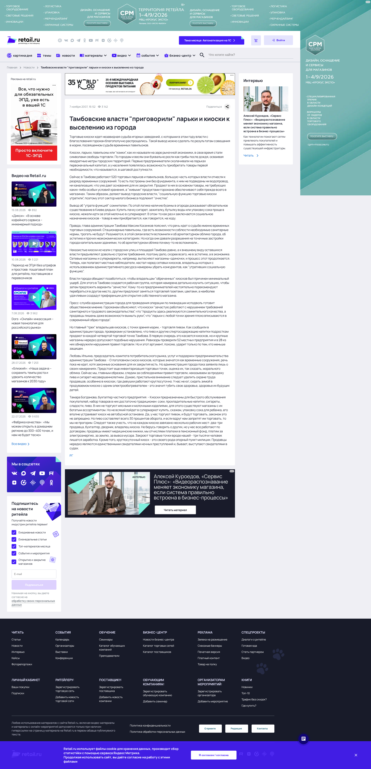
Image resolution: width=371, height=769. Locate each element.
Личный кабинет (26, 680)
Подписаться (34, 584)
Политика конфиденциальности (150, 725)
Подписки (18, 693)
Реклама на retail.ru (23, 79)
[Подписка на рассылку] (60, 40)
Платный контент (209, 658)
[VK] (66, 40)
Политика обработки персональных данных (157, 731)
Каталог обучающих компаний (112, 647)
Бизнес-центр (155, 632)
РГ (71, 455)
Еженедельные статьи (33, 539)
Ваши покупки (20, 687)
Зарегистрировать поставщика (111, 689)
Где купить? (249, 705)
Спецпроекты (253, 632)
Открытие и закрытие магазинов (32, 561)
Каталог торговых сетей (158, 645)
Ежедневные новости (32, 532)
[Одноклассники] (85, 40)
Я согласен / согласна (214, 755)
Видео (245, 658)
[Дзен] (103, 40)
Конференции (64, 658)
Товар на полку (207, 664)
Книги (247, 680)
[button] (93, 55)
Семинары (105, 639)
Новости (29, 67)
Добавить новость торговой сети (67, 699)
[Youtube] (91, 40)
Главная (12, 67)
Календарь (62, 639)
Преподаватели (109, 655)
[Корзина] (256, 40)
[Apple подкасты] (122, 40)
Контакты (262, 728)
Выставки (61, 652)
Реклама (205, 632)
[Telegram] (78, 40)
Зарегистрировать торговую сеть (67, 689)
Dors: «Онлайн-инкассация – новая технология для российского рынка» (33, 323)
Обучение (107, 632)
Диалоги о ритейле (254, 639)
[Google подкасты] (115, 40)
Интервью (18, 652)
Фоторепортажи (22, 664)
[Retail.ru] (29, 40)
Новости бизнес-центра (158, 639)
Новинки (247, 687)
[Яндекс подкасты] (109, 40)
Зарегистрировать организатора (210, 693)
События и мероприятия (34, 553)
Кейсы (16, 658)
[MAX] (72, 40)
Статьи (16, 639)
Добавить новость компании (111, 699)
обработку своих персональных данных (33, 602)
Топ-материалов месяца (34, 546)
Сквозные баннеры (210, 645)
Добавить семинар (155, 701)
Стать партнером (253, 652)
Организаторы (64, 645)
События (63, 632)
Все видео (19, 444)
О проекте (210, 728)
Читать (248, 155)
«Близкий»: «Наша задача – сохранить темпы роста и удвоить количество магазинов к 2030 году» (32, 374)
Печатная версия (209, 652)
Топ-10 (246, 693)
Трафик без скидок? (254, 699)
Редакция (236, 728)
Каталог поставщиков (157, 652)
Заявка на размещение (212, 639)
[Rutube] (97, 40)
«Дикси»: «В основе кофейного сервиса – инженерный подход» (27, 220)
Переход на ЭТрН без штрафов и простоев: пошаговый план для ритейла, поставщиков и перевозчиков (34, 271)
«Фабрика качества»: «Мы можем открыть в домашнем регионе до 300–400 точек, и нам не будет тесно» (32, 428)
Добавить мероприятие (213, 701)
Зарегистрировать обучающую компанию (157, 693)
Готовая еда (249, 645)
